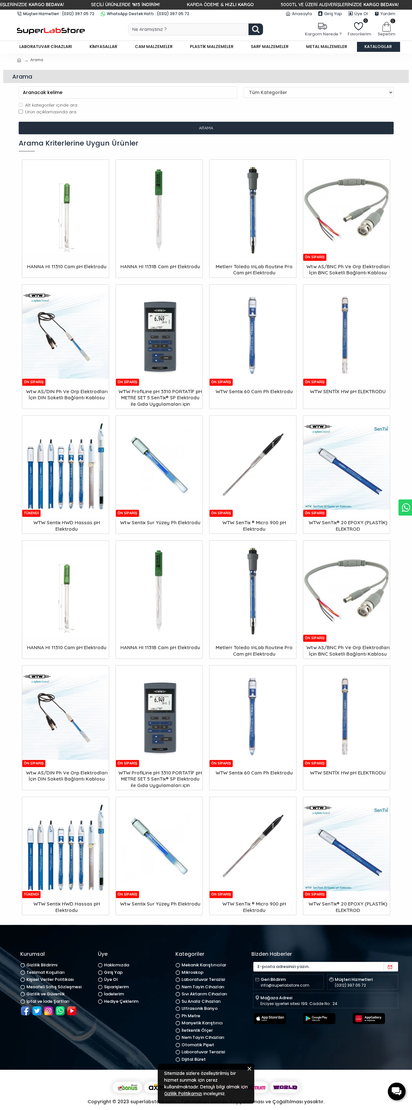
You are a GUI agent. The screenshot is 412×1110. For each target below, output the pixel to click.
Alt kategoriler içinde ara (51, 105)
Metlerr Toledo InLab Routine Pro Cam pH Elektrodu (254, 269)
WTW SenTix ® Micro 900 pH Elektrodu (254, 525)
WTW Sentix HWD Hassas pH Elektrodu (66, 525)
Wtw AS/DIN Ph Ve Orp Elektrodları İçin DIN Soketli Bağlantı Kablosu (67, 394)
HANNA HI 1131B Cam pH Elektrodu (160, 266)
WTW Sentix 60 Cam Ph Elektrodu (254, 391)
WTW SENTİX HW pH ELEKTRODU (348, 391)
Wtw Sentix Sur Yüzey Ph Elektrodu (160, 522)
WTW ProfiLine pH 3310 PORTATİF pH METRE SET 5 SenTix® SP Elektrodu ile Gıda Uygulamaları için (160, 397)
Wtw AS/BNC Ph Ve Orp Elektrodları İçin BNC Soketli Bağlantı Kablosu (347, 269)
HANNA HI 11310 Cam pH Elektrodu (67, 266)
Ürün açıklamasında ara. (51, 112)
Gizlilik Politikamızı (183, 1093)
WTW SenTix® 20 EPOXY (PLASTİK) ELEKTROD (348, 525)
